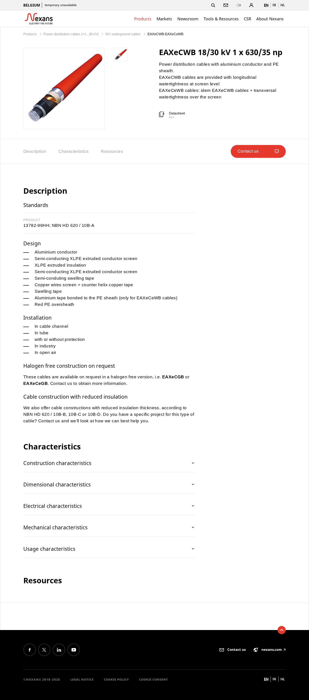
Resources (112, 151)
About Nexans (270, 19)
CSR (247, 19)
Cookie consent (153, 679)
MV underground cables (123, 34)
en (266, 5)
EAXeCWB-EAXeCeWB (165, 34)
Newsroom (187, 19)
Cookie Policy (116, 679)
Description (34, 151)
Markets (164, 19)
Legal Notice (82, 679)
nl (282, 5)
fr (274, 5)
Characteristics (73, 151)
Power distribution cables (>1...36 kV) (71, 34)
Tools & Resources (221, 19)
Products (142, 19)
